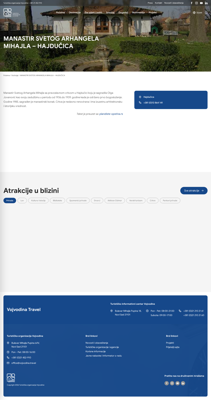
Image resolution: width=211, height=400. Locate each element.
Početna (60, 12)
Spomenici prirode (78, 200)
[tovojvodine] (166, 383)
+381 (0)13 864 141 (153, 102)
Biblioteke (57, 200)
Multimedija (138, 12)
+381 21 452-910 (35, 3)
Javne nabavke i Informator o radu (104, 355)
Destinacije (75, 12)
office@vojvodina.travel (23, 363)
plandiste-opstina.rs (111, 113)
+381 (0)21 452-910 (21, 357)
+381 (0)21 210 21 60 (193, 315)
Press (150, 3)
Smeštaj (110, 12)
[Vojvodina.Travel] (196, 3)
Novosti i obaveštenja (173, 3)
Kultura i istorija (38, 200)
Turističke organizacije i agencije (102, 347)
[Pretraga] (206, 12)
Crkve (152, 200)
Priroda (9, 200)
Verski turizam (135, 200)
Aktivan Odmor (115, 200)
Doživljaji (14, 75)
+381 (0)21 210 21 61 (193, 311)
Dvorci (97, 200)
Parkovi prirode (170, 200)
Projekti (153, 12)
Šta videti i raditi (93, 12)
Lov (22, 200)
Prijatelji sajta (172, 347)
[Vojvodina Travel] (201, 3)
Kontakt (158, 3)
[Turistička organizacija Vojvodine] (11, 12)
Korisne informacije (96, 351)
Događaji (123, 12)
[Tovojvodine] (191, 3)
